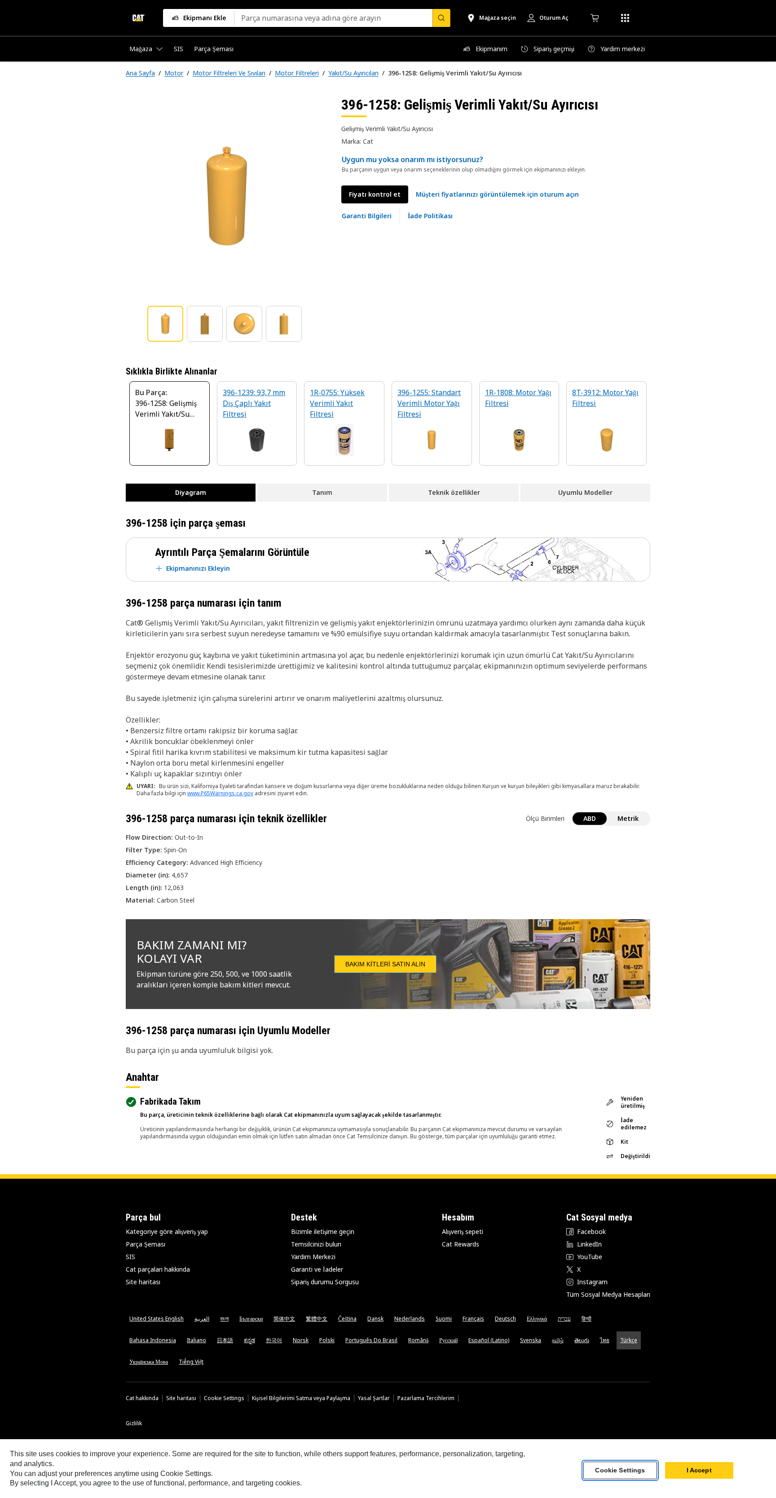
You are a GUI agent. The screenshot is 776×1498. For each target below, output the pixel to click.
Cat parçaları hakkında (158, 1269)
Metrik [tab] (628, 818)
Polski (327, 1340)
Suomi (444, 1318)
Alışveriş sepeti (462, 1231)
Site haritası (143, 1282)
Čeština (347, 1318)
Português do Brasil (371, 1340)
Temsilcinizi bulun (316, 1244)
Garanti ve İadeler (317, 1269)
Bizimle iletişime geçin (322, 1231)
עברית (564, 1318)
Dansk (375, 1318)
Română (418, 1340)
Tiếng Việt (191, 1362)
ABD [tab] (589, 818)
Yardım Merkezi (313, 1256)
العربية (201, 1318)
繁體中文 (316, 1318)
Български (251, 1318)
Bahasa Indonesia (152, 1340)
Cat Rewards (460, 1244)
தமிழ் (558, 1340)
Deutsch (505, 1318)
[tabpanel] (226, 196)
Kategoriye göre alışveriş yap (167, 1231)
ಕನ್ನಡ (249, 1340)
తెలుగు (581, 1340)
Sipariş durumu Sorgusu (325, 1282)
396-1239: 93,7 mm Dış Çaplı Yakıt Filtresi (254, 403)
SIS (130, 1256)
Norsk (301, 1340)
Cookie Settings (224, 1398)
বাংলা (224, 1318)
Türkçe (628, 1340)
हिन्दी (586, 1318)
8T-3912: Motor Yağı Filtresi (605, 398)
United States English (156, 1318)
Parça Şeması (145, 1244)
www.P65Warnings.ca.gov (220, 793)
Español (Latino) (488, 1340)
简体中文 (284, 1318)
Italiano (196, 1340)
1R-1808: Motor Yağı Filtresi (518, 398)
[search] (441, 18)
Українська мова (148, 1362)
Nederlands (409, 1318)
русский (448, 1340)
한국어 (274, 1340)
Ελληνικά (537, 1318)
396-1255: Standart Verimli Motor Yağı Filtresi (429, 403)
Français (473, 1318)
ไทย (604, 1340)
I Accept (699, 1470)
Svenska (530, 1340)
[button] (497, 194)
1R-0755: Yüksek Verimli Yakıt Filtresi (337, 403)
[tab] (165, 324)
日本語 (225, 1340)
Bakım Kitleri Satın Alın (385, 964)
